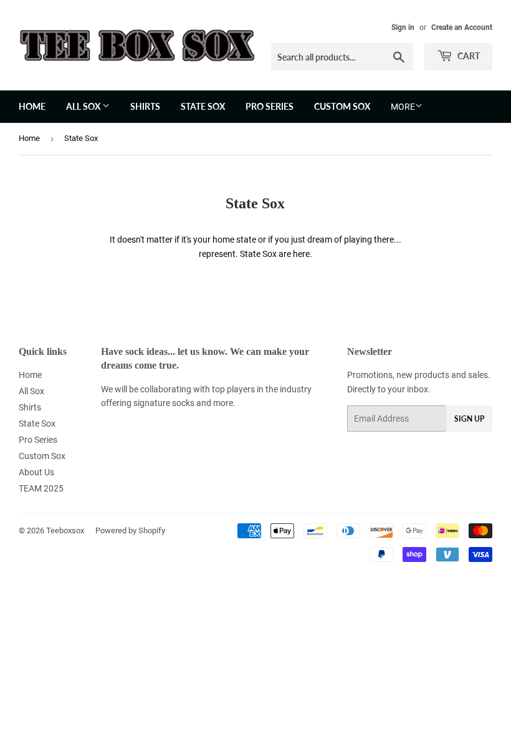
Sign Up (469, 419)
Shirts (145, 106)
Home (32, 106)
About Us (36, 472)
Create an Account (461, 27)
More (403, 107)
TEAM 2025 (41, 488)
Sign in (402, 27)
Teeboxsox (65, 530)
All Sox (84, 106)
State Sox (203, 106)
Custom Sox (342, 106)
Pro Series (270, 106)
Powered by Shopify (130, 530)
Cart (468, 56)
